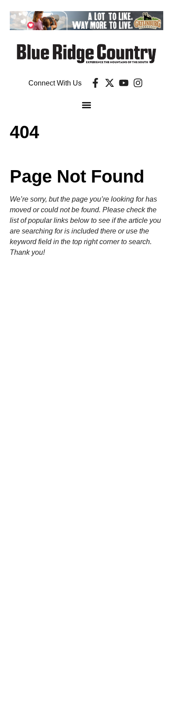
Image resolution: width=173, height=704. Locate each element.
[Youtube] (124, 83)
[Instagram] (138, 83)
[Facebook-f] (95, 83)
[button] (86, 105)
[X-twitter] (109, 83)
